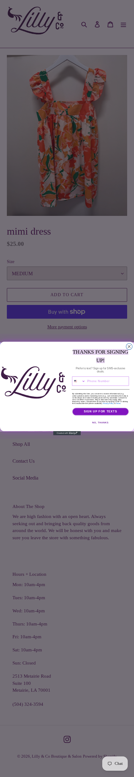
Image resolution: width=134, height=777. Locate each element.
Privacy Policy (108, 403)
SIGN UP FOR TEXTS (100, 411)
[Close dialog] (129, 346)
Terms (118, 403)
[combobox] (78, 381)
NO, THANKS (100, 422)
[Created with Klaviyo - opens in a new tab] (67, 433)
